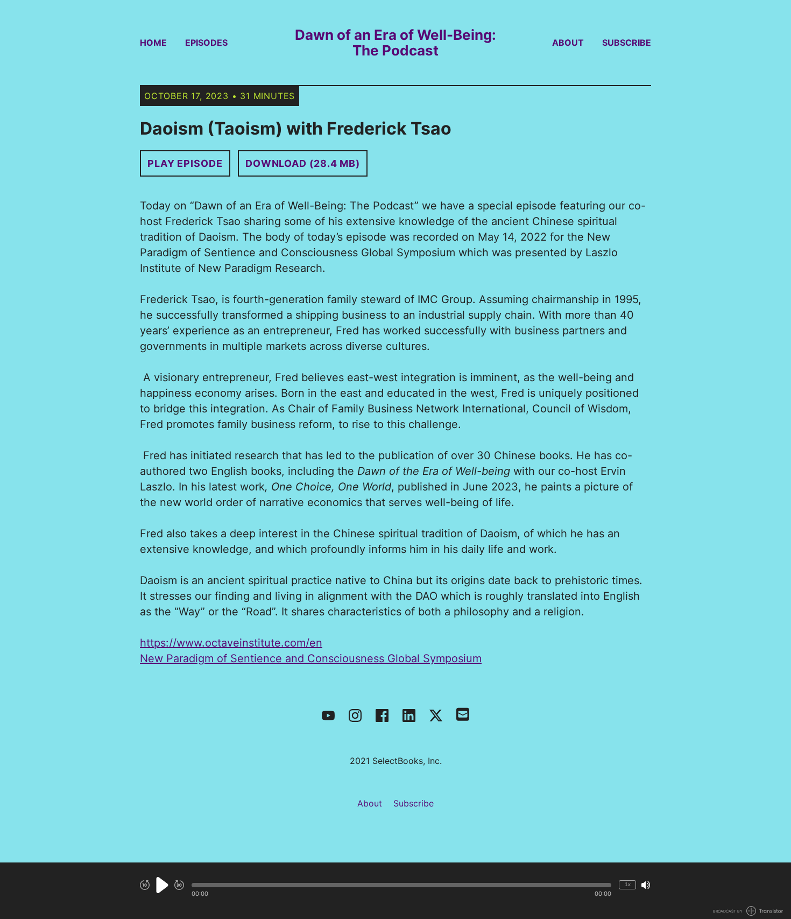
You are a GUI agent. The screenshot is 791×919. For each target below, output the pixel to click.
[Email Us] (462, 713)
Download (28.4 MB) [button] (302, 163)
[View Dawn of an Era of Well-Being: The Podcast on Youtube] (328, 715)
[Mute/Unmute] (645, 885)
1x (628, 884)
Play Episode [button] (185, 163)
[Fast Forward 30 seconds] (179, 885)
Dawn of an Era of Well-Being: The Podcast (395, 42)
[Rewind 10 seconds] (145, 885)
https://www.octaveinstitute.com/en (231, 642)
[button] (401, 885)
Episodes (206, 42)
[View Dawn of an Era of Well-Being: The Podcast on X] (435, 715)
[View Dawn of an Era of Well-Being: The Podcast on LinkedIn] (408, 715)
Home (153, 42)
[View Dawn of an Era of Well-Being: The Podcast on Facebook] (382, 715)
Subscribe (626, 42)
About (568, 42)
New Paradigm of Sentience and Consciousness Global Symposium (311, 658)
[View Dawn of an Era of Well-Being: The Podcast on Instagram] (355, 715)
